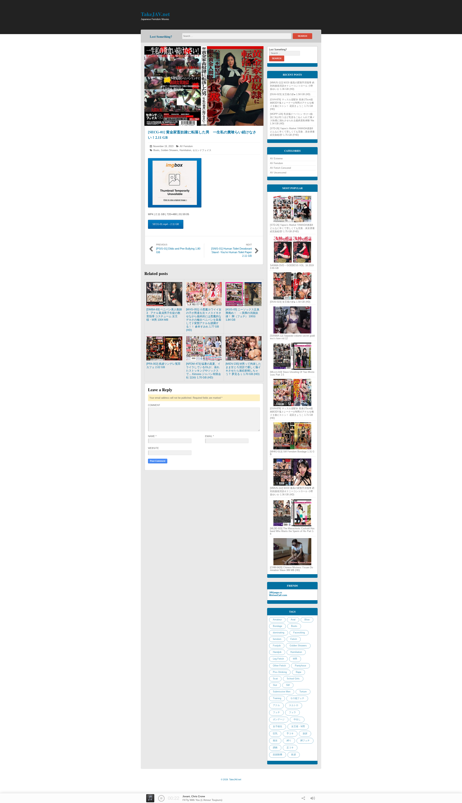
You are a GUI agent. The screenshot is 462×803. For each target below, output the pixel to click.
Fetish (293, 639)
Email (209, 436)
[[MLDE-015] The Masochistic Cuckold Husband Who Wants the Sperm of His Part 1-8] (292, 512)
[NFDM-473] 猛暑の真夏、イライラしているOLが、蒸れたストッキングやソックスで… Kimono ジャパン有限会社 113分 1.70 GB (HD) (203, 370)
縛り (289, 740)
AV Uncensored (278, 172)
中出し (297, 719)
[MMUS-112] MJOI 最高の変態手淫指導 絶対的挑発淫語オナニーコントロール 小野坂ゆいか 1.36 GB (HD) (292, 85)
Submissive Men (281, 691)
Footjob (277, 645)
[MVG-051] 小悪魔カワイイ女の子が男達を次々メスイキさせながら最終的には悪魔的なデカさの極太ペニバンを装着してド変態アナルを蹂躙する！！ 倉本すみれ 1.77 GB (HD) (203, 319)
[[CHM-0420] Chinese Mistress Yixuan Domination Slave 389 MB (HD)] (292, 551)
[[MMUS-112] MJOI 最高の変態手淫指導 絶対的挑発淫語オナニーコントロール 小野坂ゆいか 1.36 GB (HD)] (292, 472)
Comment (154, 405)
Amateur (277, 619)
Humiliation (185, 150)
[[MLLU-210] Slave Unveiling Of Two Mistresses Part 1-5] (292, 356)
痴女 (275, 740)
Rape (298, 672)
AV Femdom (186, 146)
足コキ (290, 747)
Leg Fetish (278, 658)
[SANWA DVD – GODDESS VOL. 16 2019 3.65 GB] (292, 249)
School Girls (293, 678)
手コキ (290, 733)
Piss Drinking (280, 672)
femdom (277, 639)
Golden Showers (169, 150)
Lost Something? (161, 36)
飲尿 (293, 754)
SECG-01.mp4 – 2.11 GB (165, 224)
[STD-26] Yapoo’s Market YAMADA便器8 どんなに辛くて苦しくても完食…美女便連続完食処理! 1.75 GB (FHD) (292, 131)
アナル (276, 705)
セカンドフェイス (202, 150)
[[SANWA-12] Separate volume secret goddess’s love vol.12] (292, 319)
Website (153, 448)
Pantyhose (300, 665)
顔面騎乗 (277, 754)
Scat (275, 678)
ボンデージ (279, 719)
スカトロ (293, 705)
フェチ (276, 712)
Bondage (277, 626)
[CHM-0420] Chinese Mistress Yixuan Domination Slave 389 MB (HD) (291, 568)
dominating (278, 632)
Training (277, 698)
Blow (307, 619)
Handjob (277, 652)
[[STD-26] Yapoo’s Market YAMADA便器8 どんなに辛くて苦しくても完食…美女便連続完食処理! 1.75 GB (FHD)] (292, 208)
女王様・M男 (298, 726)
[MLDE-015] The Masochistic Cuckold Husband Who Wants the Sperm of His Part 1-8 (292, 531)
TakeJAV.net (155, 14)
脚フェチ (305, 740)
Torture (303, 691)
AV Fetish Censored (280, 168)
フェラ (292, 712)
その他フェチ (297, 698)
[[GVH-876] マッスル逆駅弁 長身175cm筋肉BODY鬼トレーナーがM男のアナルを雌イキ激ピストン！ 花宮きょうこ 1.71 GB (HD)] (292, 392)
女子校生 (277, 726)
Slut (275, 685)
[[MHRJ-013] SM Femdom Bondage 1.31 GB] (292, 435)
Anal (293, 619)
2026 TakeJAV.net (231, 779)
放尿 (305, 733)
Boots (156, 150)
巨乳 (275, 733)
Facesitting (299, 632)
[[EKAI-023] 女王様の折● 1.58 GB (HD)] (292, 285)
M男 (295, 658)
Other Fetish (279, 665)
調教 (275, 747)
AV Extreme (276, 158)
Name (152, 436)
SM (288, 685)
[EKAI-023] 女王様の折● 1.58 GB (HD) (290, 94)
